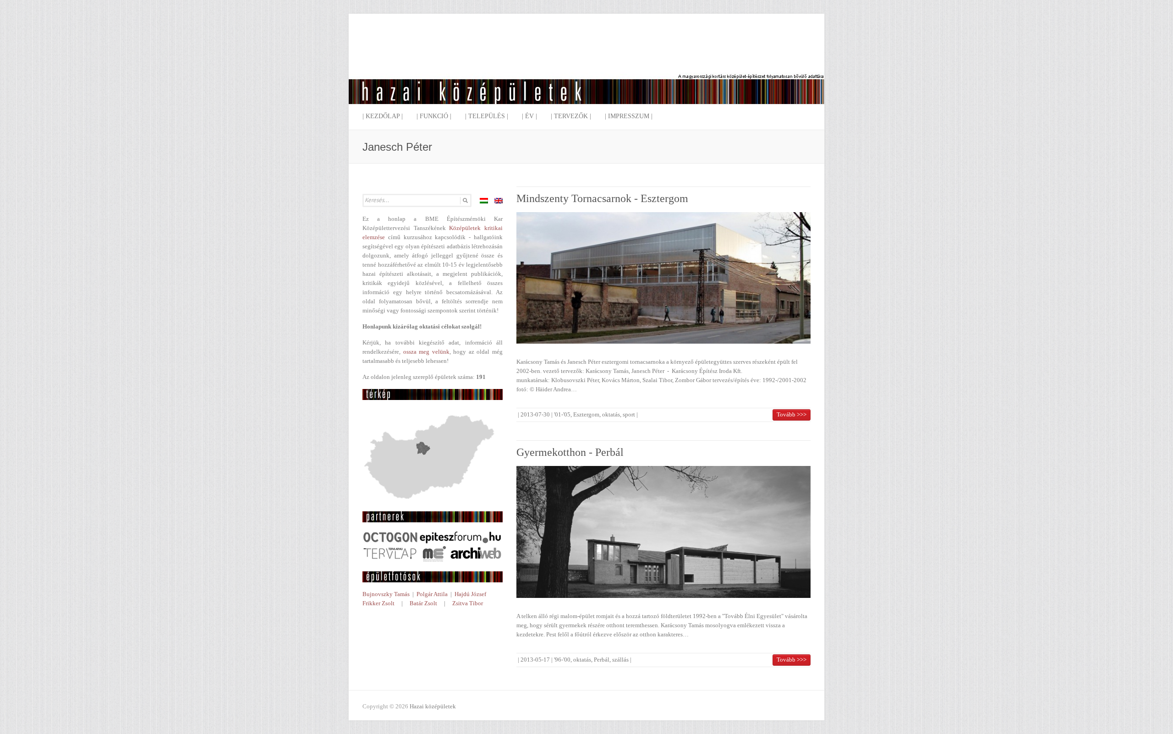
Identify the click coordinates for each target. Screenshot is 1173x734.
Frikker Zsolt (378, 603)
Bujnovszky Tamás (386, 594)
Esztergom (586, 414)
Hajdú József (470, 594)
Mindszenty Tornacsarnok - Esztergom (602, 198)
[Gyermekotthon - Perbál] (663, 531)
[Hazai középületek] (586, 66)
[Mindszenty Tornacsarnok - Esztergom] (663, 278)
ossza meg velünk (426, 351)
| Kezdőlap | (382, 116)
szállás (620, 659)
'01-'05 (562, 414)
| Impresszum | (628, 116)
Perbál (601, 659)
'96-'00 (562, 659)
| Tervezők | (571, 116)
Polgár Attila (432, 594)
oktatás (611, 414)
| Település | (486, 116)
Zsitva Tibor (467, 603)
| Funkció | (434, 116)
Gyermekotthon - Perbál (570, 452)
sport (629, 414)
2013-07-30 (535, 414)
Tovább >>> (791, 414)
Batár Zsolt (423, 603)
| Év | (529, 116)
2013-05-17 (535, 659)
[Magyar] (484, 200)
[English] (498, 200)
